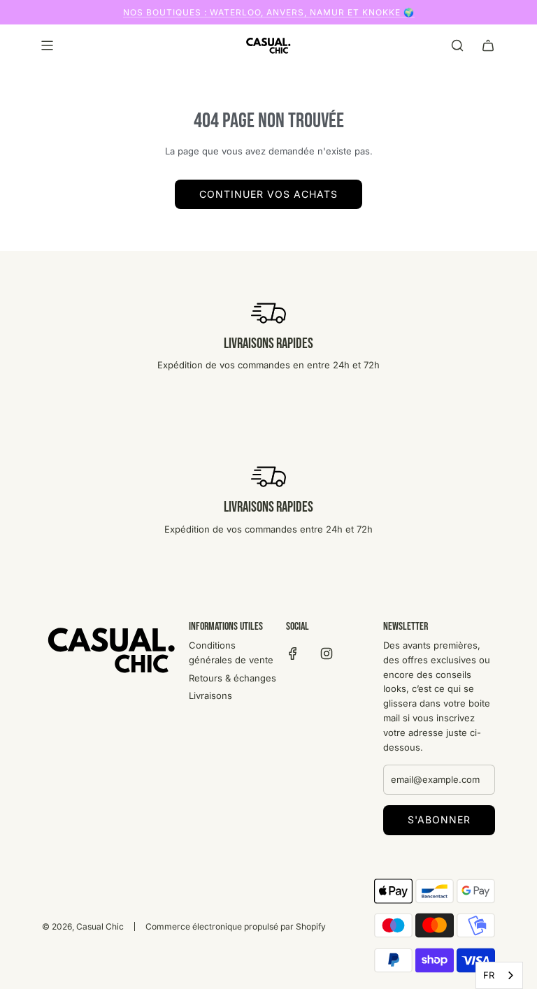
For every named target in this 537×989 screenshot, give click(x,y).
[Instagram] (326, 653)
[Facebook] (293, 653)
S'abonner (439, 819)
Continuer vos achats (268, 194)
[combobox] (499, 975)
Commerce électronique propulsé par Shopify (235, 926)
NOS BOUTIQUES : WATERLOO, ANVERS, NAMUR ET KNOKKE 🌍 (269, 12)
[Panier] (488, 45)
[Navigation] (46, 45)
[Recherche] (457, 45)
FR (488, 975)
